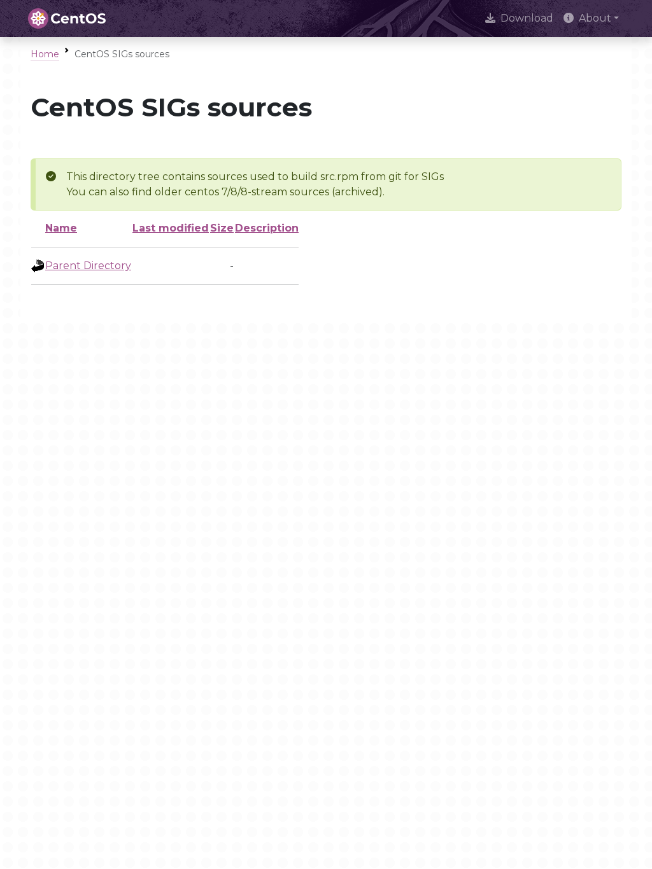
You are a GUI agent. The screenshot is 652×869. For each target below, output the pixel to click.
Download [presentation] (526, 18)
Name (61, 228)
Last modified (170, 228)
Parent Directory (88, 266)
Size (222, 228)
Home (45, 54)
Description (267, 228)
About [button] (595, 18)
